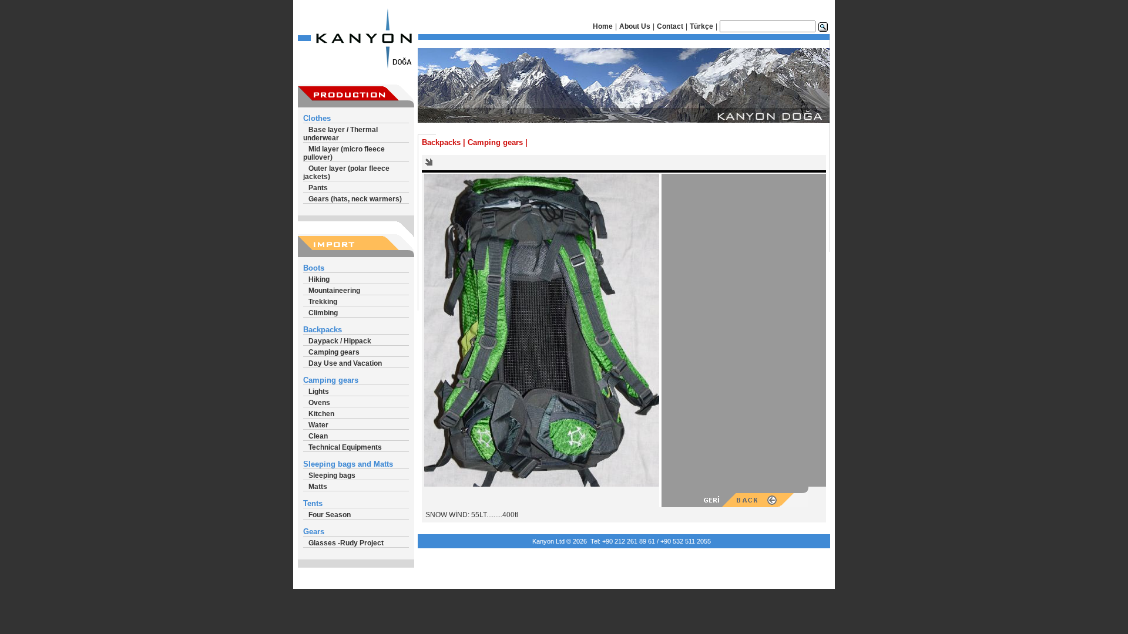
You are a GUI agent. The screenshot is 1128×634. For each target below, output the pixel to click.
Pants (318, 188)
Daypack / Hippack (339, 341)
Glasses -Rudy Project (346, 543)
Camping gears (334, 352)
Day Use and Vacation (345, 363)
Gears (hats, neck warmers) (355, 199)
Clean (318, 436)
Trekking (322, 302)
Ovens (319, 403)
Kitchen (321, 414)
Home (603, 26)
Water (318, 425)
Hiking (319, 279)
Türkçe (701, 26)
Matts (317, 487)
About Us (634, 26)
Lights (318, 391)
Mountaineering (334, 290)
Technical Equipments (345, 447)
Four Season (329, 515)
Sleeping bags (331, 475)
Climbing (323, 313)
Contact (670, 26)
